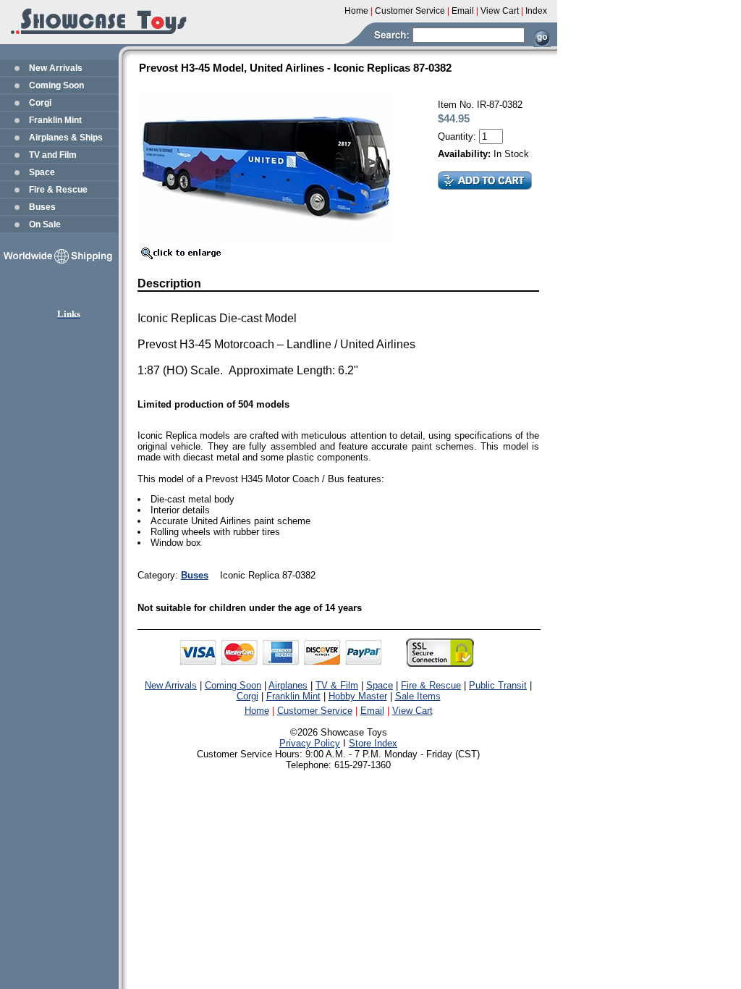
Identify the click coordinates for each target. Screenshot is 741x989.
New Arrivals (55, 68)
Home (257, 710)
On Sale (45, 224)
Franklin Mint (55, 120)
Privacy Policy (309, 743)
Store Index (373, 743)
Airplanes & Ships (66, 137)
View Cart (412, 710)
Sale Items (418, 696)
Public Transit (498, 685)
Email (372, 710)
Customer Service (314, 710)
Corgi (40, 103)
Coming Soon (56, 85)
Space (42, 172)
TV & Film (337, 685)
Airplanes (288, 685)
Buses (42, 207)
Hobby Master (358, 696)
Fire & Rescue (58, 190)
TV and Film (53, 155)
